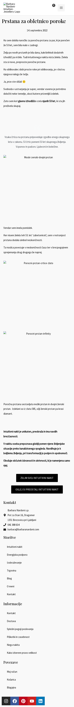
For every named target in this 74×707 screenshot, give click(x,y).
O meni (10, 586)
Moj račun (12, 671)
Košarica (11, 679)
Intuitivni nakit (14, 546)
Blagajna (11, 687)
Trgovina (11, 570)
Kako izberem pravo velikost (22, 652)
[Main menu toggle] (61, 7)
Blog (9, 578)
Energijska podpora (17, 554)
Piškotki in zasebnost (18, 637)
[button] (69, 8)
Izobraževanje (14, 562)
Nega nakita (13, 644)
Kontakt (11, 594)
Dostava (11, 621)
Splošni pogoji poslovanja (20, 629)
